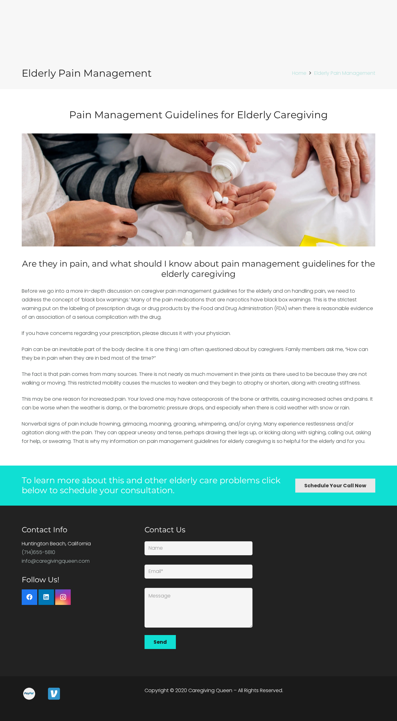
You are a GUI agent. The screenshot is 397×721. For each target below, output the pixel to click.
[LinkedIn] (46, 597)
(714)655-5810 (38, 552)
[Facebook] (29, 597)
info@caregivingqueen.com (56, 561)
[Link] (198, 190)
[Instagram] (63, 597)
